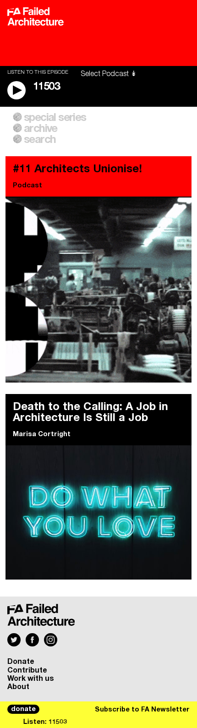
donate (23, 709)
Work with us (30, 678)
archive (40, 128)
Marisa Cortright (42, 434)
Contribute (27, 670)
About (18, 686)
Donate (20, 661)
